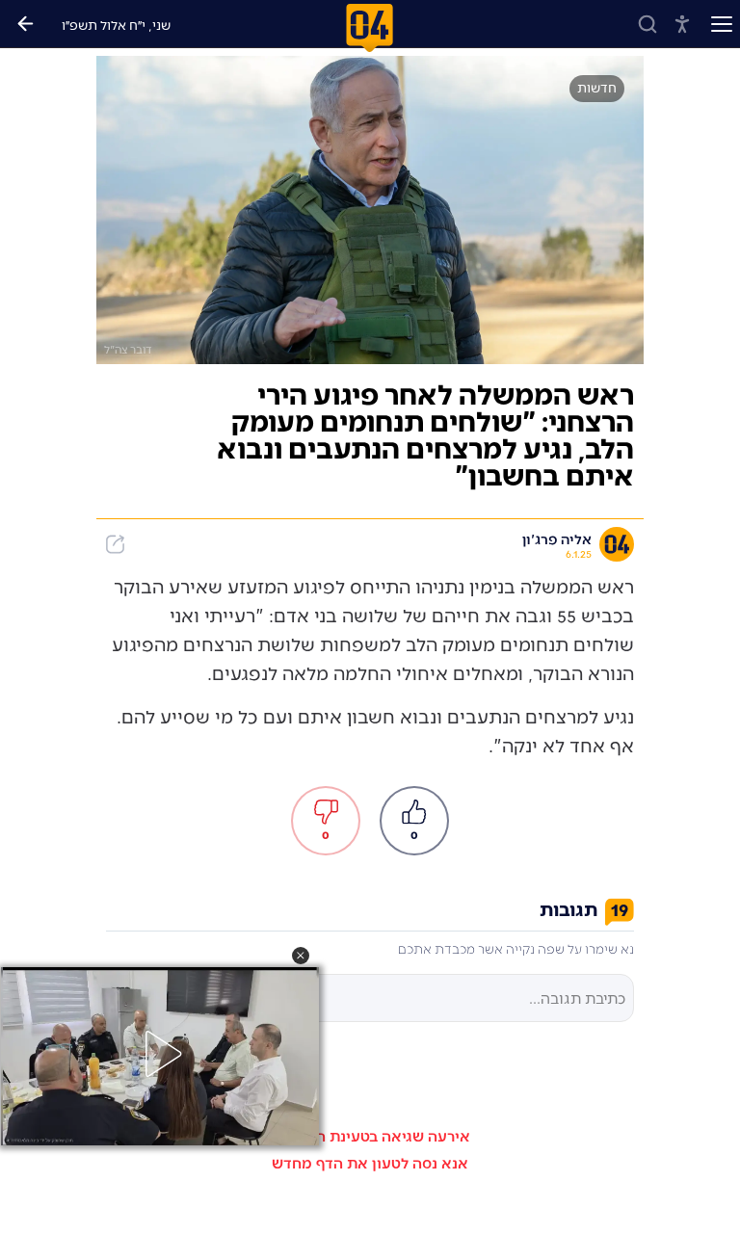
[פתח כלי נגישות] (682, 24)
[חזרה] (25, 24)
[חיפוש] (647, 24)
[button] (300, 955)
